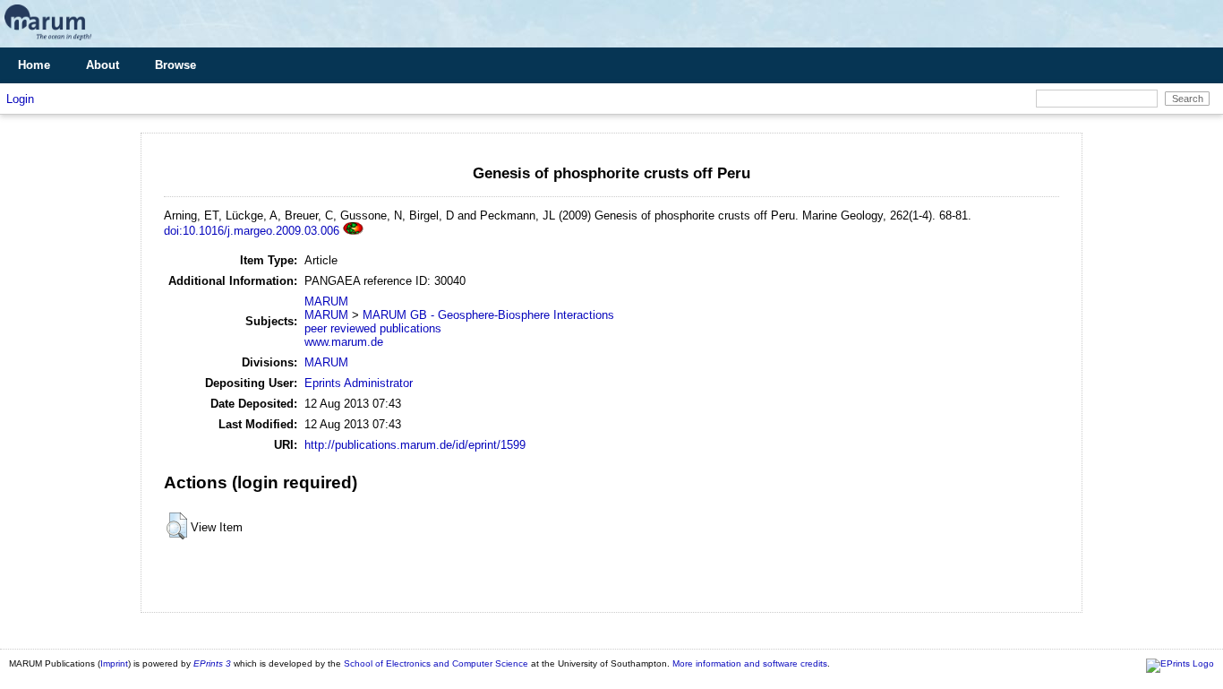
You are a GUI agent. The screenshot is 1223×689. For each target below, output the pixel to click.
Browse (175, 65)
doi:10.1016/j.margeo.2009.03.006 (251, 230)
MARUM (326, 301)
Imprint (114, 663)
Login (20, 99)
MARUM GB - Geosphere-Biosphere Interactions (488, 315)
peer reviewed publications (372, 328)
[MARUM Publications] (48, 40)
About (102, 65)
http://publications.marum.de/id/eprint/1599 (415, 445)
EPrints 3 (212, 663)
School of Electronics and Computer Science (436, 663)
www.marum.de (343, 342)
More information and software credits (749, 663)
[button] (177, 525)
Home (34, 65)
